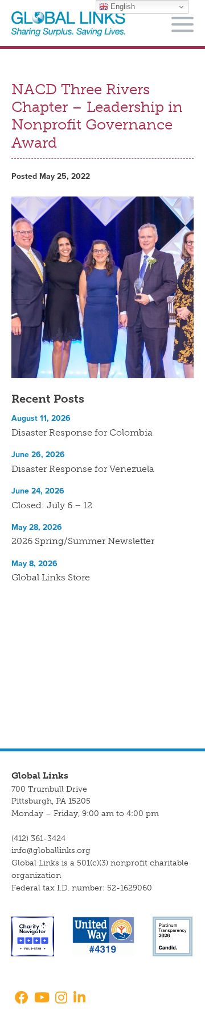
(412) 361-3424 (38, 838)
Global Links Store (50, 577)
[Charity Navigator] (32, 936)
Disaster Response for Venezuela (82, 468)
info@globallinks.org (51, 850)
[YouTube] (42, 998)
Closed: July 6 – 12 (51, 505)
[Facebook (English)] (19, 998)
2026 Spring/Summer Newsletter (82, 541)
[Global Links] (68, 24)
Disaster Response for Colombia (82, 432)
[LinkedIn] (79, 998)
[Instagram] (61, 998)
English (121, 6)
